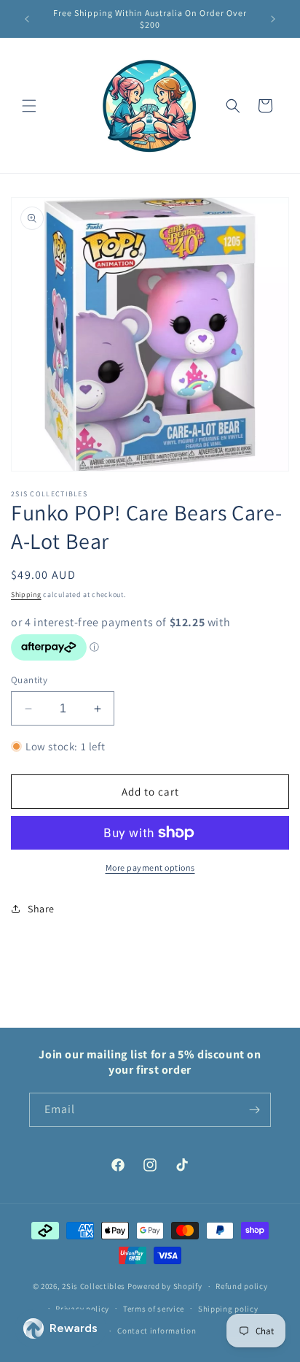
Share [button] (41, 908)
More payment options (150, 867)
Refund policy (241, 1286)
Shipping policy (228, 1309)
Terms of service (153, 1309)
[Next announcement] (273, 19)
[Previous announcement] (27, 19)
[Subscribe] (254, 1110)
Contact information (156, 1331)
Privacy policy (82, 1309)
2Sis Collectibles (93, 1286)
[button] (29, 106)
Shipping (26, 594)
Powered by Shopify (164, 1286)
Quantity (29, 680)
